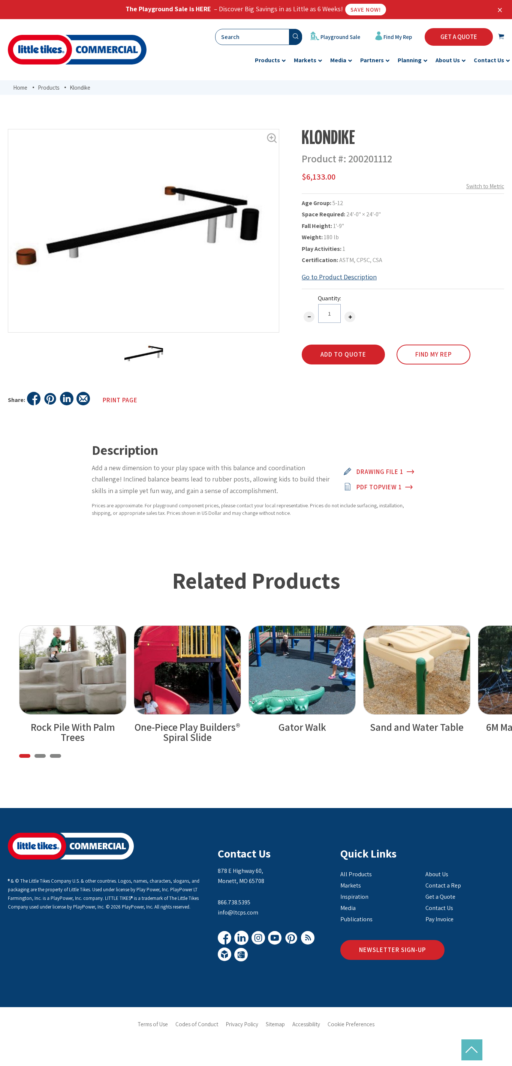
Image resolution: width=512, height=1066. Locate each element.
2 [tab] (40, 756)
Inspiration (354, 897)
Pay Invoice (439, 919)
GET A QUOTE (458, 37)
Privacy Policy (242, 1024)
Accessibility (306, 1024)
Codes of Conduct (196, 1024)
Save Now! (365, 9)
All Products (356, 874)
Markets (350, 885)
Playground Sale (339, 36)
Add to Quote (343, 354)
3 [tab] (55, 756)
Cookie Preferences (351, 1024)
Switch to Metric (485, 186)
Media (348, 908)
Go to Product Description (339, 277)
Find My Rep (397, 36)
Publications (356, 919)
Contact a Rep (443, 885)
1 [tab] (24, 756)
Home (20, 87)
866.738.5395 (234, 902)
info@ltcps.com (238, 912)
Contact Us (244, 853)
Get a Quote (440, 897)
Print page (120, 400)
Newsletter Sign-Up (392, 950)
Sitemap (275, 1024)
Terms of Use (153, 1024)
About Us (436, 874)
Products (48, 87)
